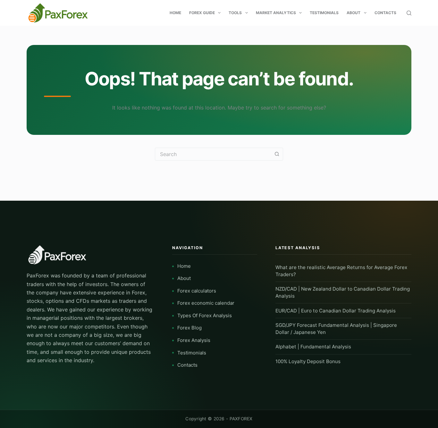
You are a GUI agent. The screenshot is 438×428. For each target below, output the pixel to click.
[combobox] (213, 154)
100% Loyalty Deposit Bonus (308, 361)
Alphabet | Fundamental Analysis (313, 347)
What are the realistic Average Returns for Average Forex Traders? (341, 270)
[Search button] (277, 154)
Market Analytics (276, 12)
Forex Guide (202, 12)
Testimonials (324, 12)
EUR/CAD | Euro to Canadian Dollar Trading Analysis (335, 311)
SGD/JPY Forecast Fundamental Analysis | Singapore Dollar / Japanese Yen (336, 328)
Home (175, 12)
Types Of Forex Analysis (204, 315)
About (353, 12)
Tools (235, 12)
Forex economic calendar (205, 303)
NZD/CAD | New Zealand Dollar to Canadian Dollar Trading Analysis (342, 292)
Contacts (385, 12)
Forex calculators (196, 291)
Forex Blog (189, 328)
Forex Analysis (193, 340)
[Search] (409, 13)
